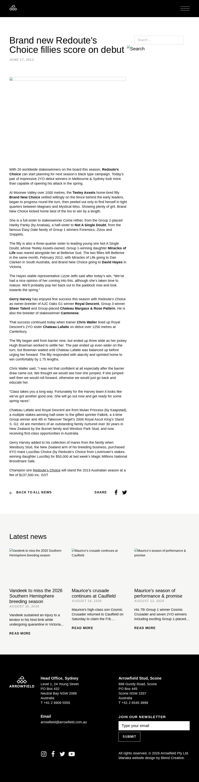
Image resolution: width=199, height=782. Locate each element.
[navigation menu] (185, 8)
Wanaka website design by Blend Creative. (152, 758)
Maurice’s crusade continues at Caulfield (94, 593)
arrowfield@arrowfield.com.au (64, 722)
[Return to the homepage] (13, 7)
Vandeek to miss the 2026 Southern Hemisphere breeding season (35, 596)
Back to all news (34, 492)
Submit (129, 736)
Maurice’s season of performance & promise (158, 593)
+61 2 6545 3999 (135, 703)
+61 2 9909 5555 (57, 703)
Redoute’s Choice (46, 470)
